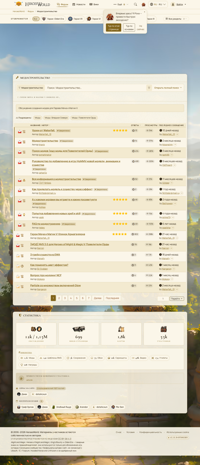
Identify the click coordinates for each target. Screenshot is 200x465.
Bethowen (167, 203)
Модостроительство (45, 140)
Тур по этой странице (114, 27)
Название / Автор (39, 125)
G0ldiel (165, 182)
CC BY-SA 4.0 (64, 438)
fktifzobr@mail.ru (47, 193)
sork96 (165, 154)
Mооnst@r (167, 144)
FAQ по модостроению (46, 223)
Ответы (135, 125)
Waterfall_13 (45, 134)
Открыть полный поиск (166, 87)
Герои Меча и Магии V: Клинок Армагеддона (57, 234)
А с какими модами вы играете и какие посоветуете (64, 199)
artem (29, 379)
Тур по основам (129, 27)
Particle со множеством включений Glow (55, 285)
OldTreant (167, 165)
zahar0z (43, 172)
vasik (41, 217)
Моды (37, 117)
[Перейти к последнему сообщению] (177, 134)
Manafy (41, 258)
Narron (40, 248)
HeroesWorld (19, 11)
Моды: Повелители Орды (84, 117)
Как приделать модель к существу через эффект (62, 189)
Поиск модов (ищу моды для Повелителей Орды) (62, 151)
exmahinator (45, 154)
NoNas (42, 207)
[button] (178, 4)
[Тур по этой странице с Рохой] (143, 4)
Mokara (41, 279)
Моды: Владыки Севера (56, 117)
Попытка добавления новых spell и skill (56, 213)
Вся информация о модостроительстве (56, 179)
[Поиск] (135, 4)
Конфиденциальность (151, 432)
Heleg (42, 227)
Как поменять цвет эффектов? (49, 265)
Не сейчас (140, 27)
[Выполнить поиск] (149, 88)
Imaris (42, 144)
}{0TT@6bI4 (45, 182)
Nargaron (166, 268)
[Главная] (32, 4)
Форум (31, 11)
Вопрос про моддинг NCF (45, 275)
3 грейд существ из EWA (45, 254)
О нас (118, 432)
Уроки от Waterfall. (43, 130)
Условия (130, 432)
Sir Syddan (42, 268)
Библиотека (26, 353)
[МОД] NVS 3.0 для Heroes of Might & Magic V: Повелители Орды (69, 244)
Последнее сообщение (171, 125)
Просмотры (151, 125)
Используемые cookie (178, 432)
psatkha (166, 227)
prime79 (166, 217)
